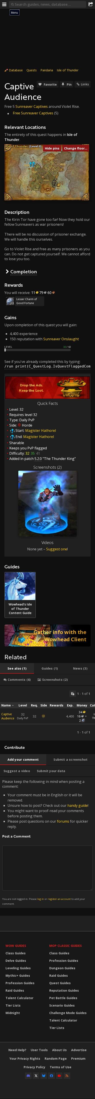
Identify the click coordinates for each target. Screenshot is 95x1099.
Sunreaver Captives (31, 106)
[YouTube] (59, 1075)
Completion (23, 271)
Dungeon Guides (62, 968)
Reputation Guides (64, 990)
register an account (59, 899)
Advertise (79, 1050)
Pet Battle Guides (63, 998)
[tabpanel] (47, 713)
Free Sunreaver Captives (33, 113)
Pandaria (46, 70)
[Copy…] (72, 693)
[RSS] (67, 1075)
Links (85, 84)
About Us (59, 1050)
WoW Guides (16, 946)
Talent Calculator (19, 998)
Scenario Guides (62, 1005)
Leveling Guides (18, 968)
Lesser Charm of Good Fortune (26, 301)
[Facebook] (51, 1075)
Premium (78, 1058)
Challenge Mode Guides (68, 1013)
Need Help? (17, 1050)
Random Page (56, 1058)
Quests (32, 70)
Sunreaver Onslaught (61, 339)
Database (16, 70)
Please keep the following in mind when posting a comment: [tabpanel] (45, 842)
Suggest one (56, 549)
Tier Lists (13, 1005)
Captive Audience (7, 716)
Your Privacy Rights (25, 1058)
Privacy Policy (34, 1067)
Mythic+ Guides (18, 975)
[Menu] (4, 4)
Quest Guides (60, 983)
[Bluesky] (43, 1075)
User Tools (39, 1050)
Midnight (13, 1013)
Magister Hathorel (40, 430)
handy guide (77, 805)
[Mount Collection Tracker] (47, 636)
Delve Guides (16, 960)
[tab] (17, 668)
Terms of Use (60, 1067)
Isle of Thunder (67, 70)
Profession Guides (20, 983)
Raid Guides (15, 990)
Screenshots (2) (47, 467)
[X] (36, 1075)
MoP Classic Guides (65, 946)
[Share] (90, 4)
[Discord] (28, 1075)
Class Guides (16, 953)
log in (40, 899)
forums (63, 821)
